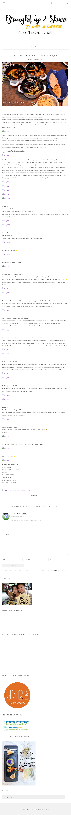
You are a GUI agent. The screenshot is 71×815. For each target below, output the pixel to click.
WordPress (46, 809)
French (39, 46)
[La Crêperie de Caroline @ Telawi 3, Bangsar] (35, 84)
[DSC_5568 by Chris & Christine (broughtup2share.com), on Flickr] (6, 354)
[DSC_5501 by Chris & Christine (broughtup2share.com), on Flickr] (6, 198)
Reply (24, 513)
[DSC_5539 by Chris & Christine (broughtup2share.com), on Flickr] (6, 378)
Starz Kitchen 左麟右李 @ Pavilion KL (55, 571)
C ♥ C (42, 59)
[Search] (67, 3)
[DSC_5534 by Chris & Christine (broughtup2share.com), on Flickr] (6, 460)
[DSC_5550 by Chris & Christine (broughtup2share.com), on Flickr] (6, 374)
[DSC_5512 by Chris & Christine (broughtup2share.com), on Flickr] (6, 131)
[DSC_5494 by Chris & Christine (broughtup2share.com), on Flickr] (6, 190)
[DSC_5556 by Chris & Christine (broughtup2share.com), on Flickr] (6, 350)
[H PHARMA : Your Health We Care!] (16, 725)
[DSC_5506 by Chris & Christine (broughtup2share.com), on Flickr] (6, 221)
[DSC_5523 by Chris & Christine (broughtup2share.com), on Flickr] (6, 266)
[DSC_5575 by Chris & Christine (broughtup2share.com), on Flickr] (6, 448)
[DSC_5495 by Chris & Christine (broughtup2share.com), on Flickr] (6, 194)
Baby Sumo (15, 513)
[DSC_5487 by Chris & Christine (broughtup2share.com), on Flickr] (6, 155)
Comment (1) (35, 495)
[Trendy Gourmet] (17, 695)
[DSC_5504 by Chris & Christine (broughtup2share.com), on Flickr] (6, 242)
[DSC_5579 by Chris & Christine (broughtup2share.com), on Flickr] (6, 436)
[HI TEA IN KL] (19, 763)
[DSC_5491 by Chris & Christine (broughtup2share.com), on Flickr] (6, 182)
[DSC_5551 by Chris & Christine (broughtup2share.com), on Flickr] (6, 330)
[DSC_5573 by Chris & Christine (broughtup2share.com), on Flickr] (6, 293)
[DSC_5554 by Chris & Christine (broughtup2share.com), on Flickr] (6, 289)
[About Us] (17, 593)
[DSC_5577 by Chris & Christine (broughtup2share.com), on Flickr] (6, 419)
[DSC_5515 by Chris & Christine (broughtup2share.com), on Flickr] (6, 254)
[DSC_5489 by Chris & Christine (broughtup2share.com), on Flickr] (6, 186)
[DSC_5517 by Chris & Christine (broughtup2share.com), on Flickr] (6, 225)
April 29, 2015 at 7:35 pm (17, 516)
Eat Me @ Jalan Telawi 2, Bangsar (15, 571)
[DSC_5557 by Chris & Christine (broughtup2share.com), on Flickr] (6, 310)
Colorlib (34, 809)
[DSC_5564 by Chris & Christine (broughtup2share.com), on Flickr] (6, 399)
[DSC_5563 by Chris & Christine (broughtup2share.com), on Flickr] (6, 395)
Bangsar (32, 46)
